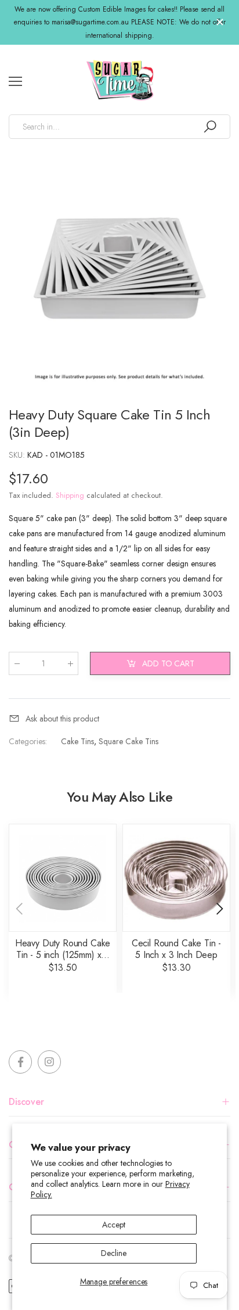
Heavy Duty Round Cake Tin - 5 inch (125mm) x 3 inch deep (63, 954)
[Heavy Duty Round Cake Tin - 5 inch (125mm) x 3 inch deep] (62, 877)
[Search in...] (210, 126)
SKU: (18, 455)
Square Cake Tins (128, 741)
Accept (113, 1224)
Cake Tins (77, 741)
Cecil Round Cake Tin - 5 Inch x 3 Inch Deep (176, 948)
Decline (113, 1253)
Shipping (70, 495)
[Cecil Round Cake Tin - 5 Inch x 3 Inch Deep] (176, 877)
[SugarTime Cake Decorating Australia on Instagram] (49, 1062)
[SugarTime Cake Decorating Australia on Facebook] (20, 1062)
